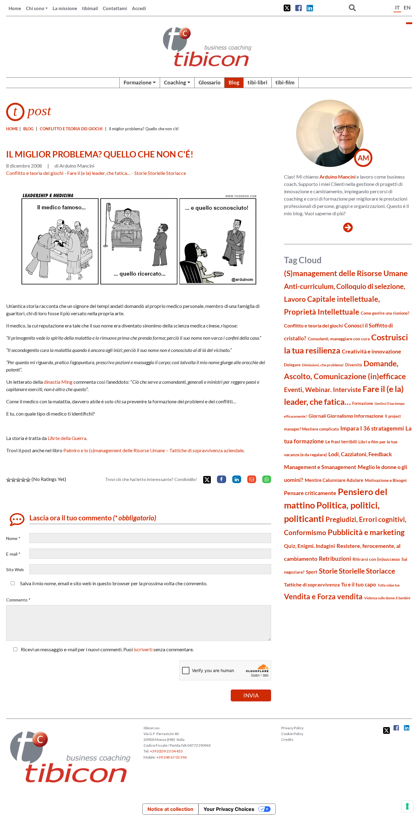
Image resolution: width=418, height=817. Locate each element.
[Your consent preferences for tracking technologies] (407, 806)
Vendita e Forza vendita (323, 596)
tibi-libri (257, 82)
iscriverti (143, 649)
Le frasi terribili (341, 441)
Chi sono (35, 8)
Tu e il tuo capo (358, 584)
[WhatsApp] (266, 479)
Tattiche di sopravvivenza (312, 584)
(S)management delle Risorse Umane (346, 273)
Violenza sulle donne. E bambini (387, 598)
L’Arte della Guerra (67, 438)
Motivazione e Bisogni (386, 480)
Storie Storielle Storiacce (160, 173)
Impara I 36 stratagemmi (372, 428)
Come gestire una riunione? (385, 313)
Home (15, 8)
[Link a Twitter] (287, 7)
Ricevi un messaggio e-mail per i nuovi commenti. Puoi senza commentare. (107, 649)
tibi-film (284, 82)
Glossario (210, 82)
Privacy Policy (292, 728)
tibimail (90, 8)
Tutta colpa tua (389, 585)
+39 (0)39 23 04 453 (166, 751)
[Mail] (251, 479)
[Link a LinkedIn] (309, 7)
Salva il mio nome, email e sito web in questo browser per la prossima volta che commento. (113, 583)
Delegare (292, 364)
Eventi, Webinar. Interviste (322, 389)
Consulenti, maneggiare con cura (339, 338)
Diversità (353, 365)
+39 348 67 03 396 (171, 757)
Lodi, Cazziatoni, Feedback (360, 454)
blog (28, 128)
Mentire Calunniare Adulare (334, 480)
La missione (65, 8)
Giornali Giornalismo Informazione (345, 416)
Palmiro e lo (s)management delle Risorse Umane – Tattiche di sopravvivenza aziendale (153, 450)
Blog (234, 82)
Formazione (137, 82)
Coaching (175, 82)
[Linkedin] (236, 479)
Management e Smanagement (320, 467)
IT (397, 7)
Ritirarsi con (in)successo (376, 559)
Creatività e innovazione (371, 351)
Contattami (115, 8)
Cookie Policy (292, 733)
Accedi (139, 8)
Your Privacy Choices (228, 809)
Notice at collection (170, 809)
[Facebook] (221, 479)
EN (407, 7)
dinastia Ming (58, 382)
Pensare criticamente (310, 493)
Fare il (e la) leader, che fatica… (99, 173)
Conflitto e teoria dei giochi (71, 128)
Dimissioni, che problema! (323, 365)
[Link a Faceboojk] (298, 7)
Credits (287, 739)
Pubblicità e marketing (366, 532)
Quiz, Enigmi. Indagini (309, 546)
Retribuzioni (335, 558)
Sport (311, 572)
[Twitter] (207, 479)
